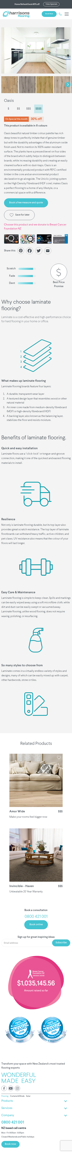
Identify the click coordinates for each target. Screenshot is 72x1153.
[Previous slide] (4, 84)
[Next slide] (68, 84)
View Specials (51, 4)
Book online (36, 924)
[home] (16, 14)
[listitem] (36, 50)
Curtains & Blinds (17, 1096)
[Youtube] (10, 1088)
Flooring (4, 1096)
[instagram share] (17, 1088)
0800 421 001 (12, 1122)
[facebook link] (4, 1088)
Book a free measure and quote (26, 202)
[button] (66, 14)
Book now (49, 14)
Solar (28, 1096)
